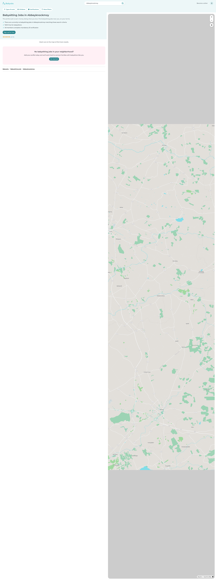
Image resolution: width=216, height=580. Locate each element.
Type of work (10, 9)
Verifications (34, 9)
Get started (54, 59)
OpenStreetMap (207, 577)
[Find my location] (211, 25)
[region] (161, 296)
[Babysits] (8, 3)
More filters (47, 9)
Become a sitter (202, 3)
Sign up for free (9, 32)
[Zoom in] (211, 17)
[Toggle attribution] (213, 577)
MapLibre (200, 577)
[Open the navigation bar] (211, 3)
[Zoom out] (211, 20)
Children (22, 9)
